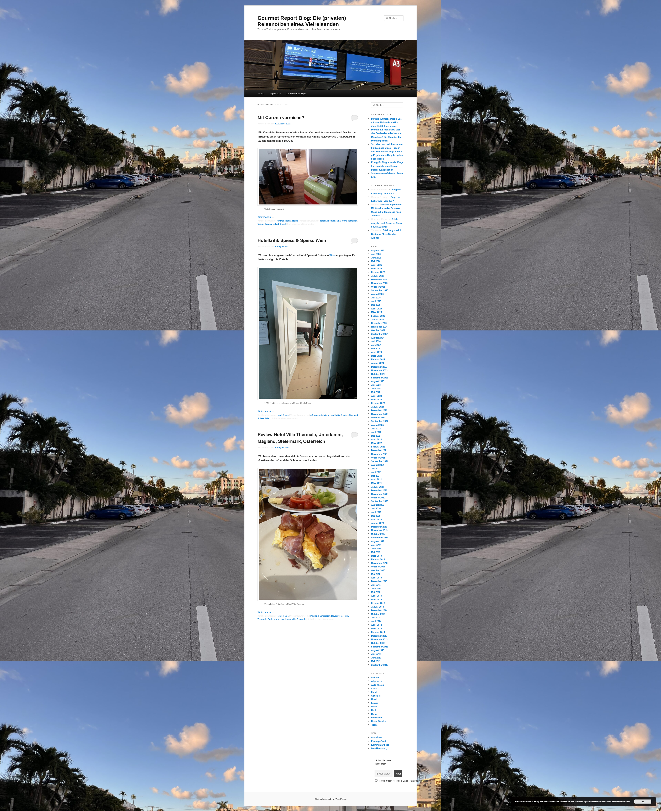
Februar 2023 (378, 403)
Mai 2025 (375, 304)
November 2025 (379, 283)
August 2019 (377, 541)
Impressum (275, 93)
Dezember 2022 (379, 410)
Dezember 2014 (379, 610)
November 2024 (379, 326)
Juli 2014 (376, 617)
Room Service (378, 721)
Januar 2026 (377, 275)
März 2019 (376, 555)
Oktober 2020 (378, 497)
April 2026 (376, 264)
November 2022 (379, 413)
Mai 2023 (375, 392)
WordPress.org (379, 748)
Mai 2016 (375, 574)
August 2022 (377, 424)
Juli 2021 (376, 468)
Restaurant (376, 717)
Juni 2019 (376, 548)
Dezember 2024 (379, 323)
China (374, 688)
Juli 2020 (376, 508)
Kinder (374, 702)
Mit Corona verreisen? (281, 117)
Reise (295, 221)
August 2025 (377, 294)
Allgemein (376, 681)
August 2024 (377, 337)
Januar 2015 (377, 606)
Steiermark (273, 619)
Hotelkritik (335, 415)
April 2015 (376, 595)
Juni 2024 (376, 344)
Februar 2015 (378, 603)
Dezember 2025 (379, 279)
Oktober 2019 (378, 533)
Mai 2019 (375, 552)
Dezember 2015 (379, 581)
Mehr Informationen (621, 801)
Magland (314, 616)
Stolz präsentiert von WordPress (331, 799)
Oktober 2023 (378, 374)
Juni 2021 (376, 472)
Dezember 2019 (379, 526)
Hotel (279, 415)
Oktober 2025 (378, 286)
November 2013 (379, 639)
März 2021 (376, 483)
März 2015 (376, 599)
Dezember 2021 (379, 450)
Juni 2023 (376, 388)
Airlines (280, 221)
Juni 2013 (376, 657)
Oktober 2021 (378, 457)
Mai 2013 (375, 661)
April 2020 (376, 519)
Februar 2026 (378, 272)
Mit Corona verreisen (347, 221)
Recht (288, 221)
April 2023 (376, 395)
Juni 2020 (376, 512)
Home (261, 93)
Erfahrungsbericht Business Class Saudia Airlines (386, 222)
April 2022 (376, 439)
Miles (374, 706)
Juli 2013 (376, 653)
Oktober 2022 (378, 417)
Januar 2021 (377, 486)
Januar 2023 (377, 406)
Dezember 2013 (379, 635)
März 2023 (376, 399)
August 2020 (377, 504)
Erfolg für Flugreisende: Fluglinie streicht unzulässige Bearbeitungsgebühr (387, 166)
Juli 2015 (376, 584)
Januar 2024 (377, 363)
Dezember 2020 (379, 490)
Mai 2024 (375, 348)
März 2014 (376, 628)
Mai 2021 (375, 475)
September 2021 (379, 461)
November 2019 (379, 530)
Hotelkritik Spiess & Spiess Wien (292, 240)
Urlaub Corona (265, 224)
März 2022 (376, 443)
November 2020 (379, 494)
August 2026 (377, 250)
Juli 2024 (376, 341)
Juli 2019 (376, 544)
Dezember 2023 (379, 366)
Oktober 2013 (378, 643)
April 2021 (376, 479)
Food (374, 692)
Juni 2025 (376, 301)
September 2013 (379, 646)
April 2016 (376, 577)
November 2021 (379, 454)
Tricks (374, 724)
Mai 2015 (375, 592)
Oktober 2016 (378, 570)
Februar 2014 (378, 632)
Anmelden (376, 737)
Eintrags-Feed (378, 741)
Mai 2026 (375, 261)
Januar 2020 (377, 523)
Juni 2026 (376, 257)
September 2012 (379, 664)
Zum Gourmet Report (296, 93)
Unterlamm (285, 619)
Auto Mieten (377, 684)
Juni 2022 (376, 432)
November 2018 (379, 563)
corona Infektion (327, 221)
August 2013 (377, 650)
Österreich (325, 616)
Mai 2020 (375, 515)
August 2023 (377, 381)
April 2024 (376, 352)
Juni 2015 (376, 588)
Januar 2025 (377, 319)
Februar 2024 (378, 359)
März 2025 (376, 312)
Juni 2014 (376, 621)
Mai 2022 (375, 435)
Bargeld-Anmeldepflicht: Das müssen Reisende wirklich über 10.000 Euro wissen (386, 122)
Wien (332, 255)
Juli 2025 (376, 297)
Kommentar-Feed (380, 744)
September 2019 (379, 537)
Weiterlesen (266, 217)
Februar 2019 (378, 559)
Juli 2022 (376, 428)
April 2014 (376, 624)
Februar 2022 (378, 446)
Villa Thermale (299, 619)
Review (344, 415)
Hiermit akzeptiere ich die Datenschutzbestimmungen (403, 780)
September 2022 (379, 421)
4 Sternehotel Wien (319, 415)
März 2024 (376, 355)
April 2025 (376, 308)
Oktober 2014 (378, 613)
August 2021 (377, 464)
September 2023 (379, 377)
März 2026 (376, 268)
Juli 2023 (376, 384)
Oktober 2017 (378, 566)
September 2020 (379, 501)
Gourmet (375, 695)
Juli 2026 (376, 254)
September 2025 (379, 290)
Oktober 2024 (378, 330)
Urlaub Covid (279, 224)
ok (643, 801)
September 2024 (379, 333)
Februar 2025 (378, 315)
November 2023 (379, 370)
